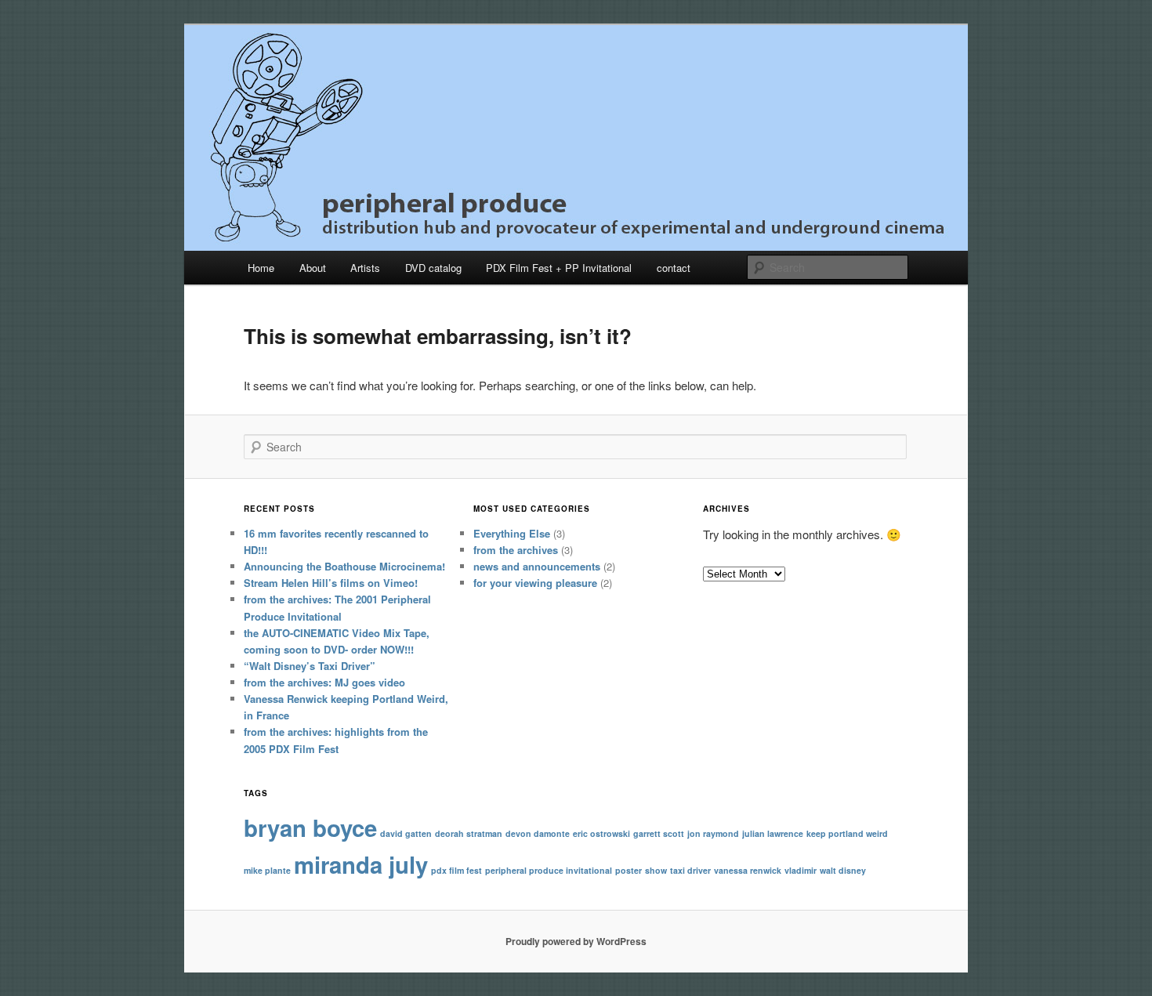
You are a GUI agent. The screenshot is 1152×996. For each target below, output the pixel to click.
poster (628, 870)
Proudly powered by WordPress (576, 941)
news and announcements (536, 566)
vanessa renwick (747, 870)
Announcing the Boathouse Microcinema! (344, 566)
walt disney (843, 870)
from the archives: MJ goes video (324, 682)
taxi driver (690, 870)
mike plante (267, 870)
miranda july (361, 864)
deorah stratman (468, 833)
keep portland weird (847, 833)
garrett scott (658, 833)
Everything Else (511, 533)
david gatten (406, 833)
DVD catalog (433, 267)
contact (673, 267)
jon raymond (713, 833)
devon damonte (537, 833)
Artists (365, 267)
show (656, 870)
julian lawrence (772, 833)
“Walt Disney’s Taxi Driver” (309, 665)
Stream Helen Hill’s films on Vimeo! (331, 582)
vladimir (800, 870)
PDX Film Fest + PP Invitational (559, 267)
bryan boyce (310, 827)
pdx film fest (456, 870)
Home (261, 267)
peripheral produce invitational (548, 870)
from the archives (515, 549)
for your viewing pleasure (535, 582)
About (312, 267)
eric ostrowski (601, 833)
